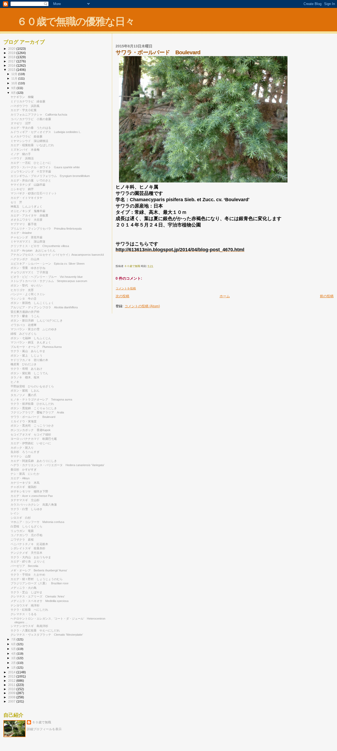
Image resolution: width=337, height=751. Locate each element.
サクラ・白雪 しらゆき (26, 509)
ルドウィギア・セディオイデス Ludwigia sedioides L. (46, 132)
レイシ (16, 513)
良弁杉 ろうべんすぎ (25, 451)
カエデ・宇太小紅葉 (25, 110)
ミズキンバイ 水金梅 (25, 149)
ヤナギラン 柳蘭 (22, 96)
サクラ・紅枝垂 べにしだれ (29, 609)
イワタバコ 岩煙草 (24, 325)
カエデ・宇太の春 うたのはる (31, 127)
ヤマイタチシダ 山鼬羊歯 (28, 184)
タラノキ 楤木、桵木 (25, 377)
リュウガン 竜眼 (22, 530)
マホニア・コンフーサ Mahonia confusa (37, 521)
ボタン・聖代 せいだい (26, 285)
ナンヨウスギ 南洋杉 (25, 605)
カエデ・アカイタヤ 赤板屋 (29, 215)
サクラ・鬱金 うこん (25, 316)
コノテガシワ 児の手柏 (26, 535)
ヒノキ (15, 381)
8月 (14, 92)
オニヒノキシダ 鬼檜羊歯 (28, 211)
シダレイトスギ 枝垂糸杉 (28, 548)
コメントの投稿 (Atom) (142, 306)
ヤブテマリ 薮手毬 (24, 224)
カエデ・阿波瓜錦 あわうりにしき (34, 460)
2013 (12, 676)
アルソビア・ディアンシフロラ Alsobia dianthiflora (44, 307)
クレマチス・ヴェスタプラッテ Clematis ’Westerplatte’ (47, 634)
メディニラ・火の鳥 (24, 587)
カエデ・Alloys (20, 478)
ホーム (225, 296)
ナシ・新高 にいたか (25, 473)
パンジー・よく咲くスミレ (28, 294)
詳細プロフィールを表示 (44, 729)
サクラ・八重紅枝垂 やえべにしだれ (35, 630)
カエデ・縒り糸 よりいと (28, 561)
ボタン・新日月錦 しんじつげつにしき (37, 320)
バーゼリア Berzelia (24, 565)
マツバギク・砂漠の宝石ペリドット (34, 193)
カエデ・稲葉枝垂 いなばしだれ (32, 145)
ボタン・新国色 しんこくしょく (32, 302)
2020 (12, 48)
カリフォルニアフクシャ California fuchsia (39, 114)
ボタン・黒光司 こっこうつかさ (32, 425)
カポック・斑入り (24, 447)
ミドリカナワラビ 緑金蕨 (28, 101)
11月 (14, 78)
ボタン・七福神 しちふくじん (31, 338)
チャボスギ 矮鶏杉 (24, 486)
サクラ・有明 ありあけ (26, 368)
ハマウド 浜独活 (22, 158)
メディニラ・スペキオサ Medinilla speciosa (39, 600)
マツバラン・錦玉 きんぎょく (31, 342)
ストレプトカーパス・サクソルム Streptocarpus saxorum (49, 281)
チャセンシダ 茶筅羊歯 (26, 237)
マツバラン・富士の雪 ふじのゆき (34, 329)
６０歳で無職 (41, 722)
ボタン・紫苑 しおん (25, 390)
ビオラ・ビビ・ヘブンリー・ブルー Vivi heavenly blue (47, 276)
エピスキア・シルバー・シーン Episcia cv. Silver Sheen (48, 263)
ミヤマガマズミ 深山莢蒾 (28, 241)
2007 (12, 701)
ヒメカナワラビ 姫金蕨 (26, 136)
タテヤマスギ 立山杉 (25, 500)
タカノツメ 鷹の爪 (24, 395)
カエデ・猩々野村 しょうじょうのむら (37, 579)
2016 (12, 65)
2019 (12, 53)
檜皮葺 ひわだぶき (24, 364)
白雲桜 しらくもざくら (26, 526)
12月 (14, 74)
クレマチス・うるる (25, 614)
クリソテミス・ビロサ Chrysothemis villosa (40, 246)
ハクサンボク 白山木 (25, 259)
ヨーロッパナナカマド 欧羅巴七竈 (34, 438)
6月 (14, 644)
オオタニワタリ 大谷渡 (26, 219)
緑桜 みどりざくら (24, 333)
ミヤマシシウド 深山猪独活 (29, 140)
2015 (12, 69)
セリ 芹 (16, 202)
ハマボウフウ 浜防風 (25, 105)
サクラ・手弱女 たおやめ (28, 574)
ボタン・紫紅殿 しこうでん (29, 373)
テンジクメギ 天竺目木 (26, 552)
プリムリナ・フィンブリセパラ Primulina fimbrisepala (46, 228)
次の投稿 (122, 296)
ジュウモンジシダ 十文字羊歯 (31, 171)
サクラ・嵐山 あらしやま (28, 351)
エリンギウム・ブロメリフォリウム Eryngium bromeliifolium (50, 175)
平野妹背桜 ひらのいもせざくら (32, 386)
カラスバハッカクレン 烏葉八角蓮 (34, 504)
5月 (14, 648)
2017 (12, 61)
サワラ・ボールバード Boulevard (33, 416)
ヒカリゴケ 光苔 (22, 289)
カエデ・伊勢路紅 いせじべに (31, 443)
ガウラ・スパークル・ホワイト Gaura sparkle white (45, 167)
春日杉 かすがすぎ (24, 469)
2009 (12, 693)
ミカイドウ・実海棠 (24, 421)
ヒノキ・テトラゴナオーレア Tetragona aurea (41, 399)
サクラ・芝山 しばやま (26, 592)
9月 (14, 88)
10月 (14, 83)
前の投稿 (327, 296)
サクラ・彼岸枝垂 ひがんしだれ (32, 403)
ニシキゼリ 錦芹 (22, 189)
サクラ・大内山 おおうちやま (31, 557)
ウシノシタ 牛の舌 (24, 298)
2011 (12, 684)
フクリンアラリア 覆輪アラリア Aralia (37, 412)
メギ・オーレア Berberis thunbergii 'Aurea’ (39, 570)
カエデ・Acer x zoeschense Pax (32, 495)
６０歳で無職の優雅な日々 (76, 21)
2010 (12, 689)
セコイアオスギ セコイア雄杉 (31, 434)
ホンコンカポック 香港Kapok (31, 430)
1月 (14, 667)
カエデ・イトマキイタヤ (28, 197)
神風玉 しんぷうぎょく (26, 206)
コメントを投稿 (126, 288)
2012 (12, 680)
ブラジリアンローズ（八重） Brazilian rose (39, 583)
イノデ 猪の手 (21, 154)
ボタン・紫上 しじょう (26, 355)
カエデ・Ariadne (23, 232)
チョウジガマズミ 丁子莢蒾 (29, 272)
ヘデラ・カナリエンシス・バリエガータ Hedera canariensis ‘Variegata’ (57, 465)
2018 (12, 57)
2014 (12, 672)
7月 (14, 639)
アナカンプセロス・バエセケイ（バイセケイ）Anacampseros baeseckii (57, 254)
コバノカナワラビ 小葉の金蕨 (31, 119)
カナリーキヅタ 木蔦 (25, 482)
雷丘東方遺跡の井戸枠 (25, 311)
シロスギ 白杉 (21, 517)
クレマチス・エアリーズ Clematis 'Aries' (38, 596)
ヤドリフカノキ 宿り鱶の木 (29, 360)
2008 (12, 697)
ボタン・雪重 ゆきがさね (28, 267)
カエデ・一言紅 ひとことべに (31, 162)
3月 (14, 658)
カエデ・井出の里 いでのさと (31, 180)
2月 (14, 662)
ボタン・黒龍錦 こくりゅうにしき (34, 408)
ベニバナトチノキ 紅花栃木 (29, 544)
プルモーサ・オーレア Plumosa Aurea (36, 346)
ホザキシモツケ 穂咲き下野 (29, 491)
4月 (14, 653)
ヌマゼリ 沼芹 (21, 123)
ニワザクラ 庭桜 (22, 539)
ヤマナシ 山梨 (21, 456)
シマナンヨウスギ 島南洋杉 (29, 626)
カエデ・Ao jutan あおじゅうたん (33, 250)
